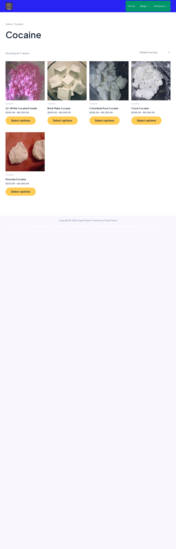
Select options (20, 120)
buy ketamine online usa (77, 227)
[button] (147, 6)
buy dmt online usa (156, 227)
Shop (143, 6)
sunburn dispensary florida (48, 231)
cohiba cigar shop (89, 231)
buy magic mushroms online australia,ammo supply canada (117, 227)
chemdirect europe (35, 227)
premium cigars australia (110, 231)
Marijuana (159, 6)
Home (131, 6)
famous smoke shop (55, 227)
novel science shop (15, 227)
